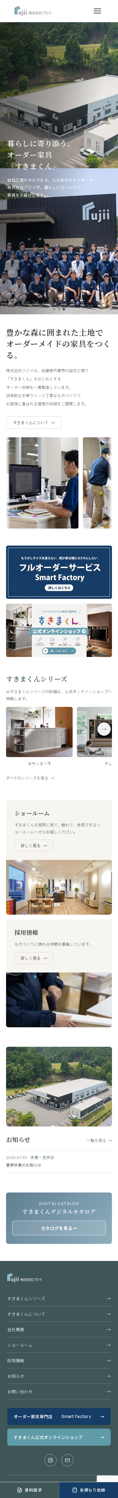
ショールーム (59, 1345)
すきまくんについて (34, 422)
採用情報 (59, 1360)
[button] (54, 309)
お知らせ (59, 1376)
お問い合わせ (59, 1391)
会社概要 (59, 1329)
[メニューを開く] (97, 11)
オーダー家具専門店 (59, 1416)
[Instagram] (50, 1460)
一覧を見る (99, 1140)
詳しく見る (34, 845)
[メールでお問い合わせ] (67, 1460)
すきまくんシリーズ (59, 1298)
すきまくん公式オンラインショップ (59, 1437)
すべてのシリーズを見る (30, 778)
